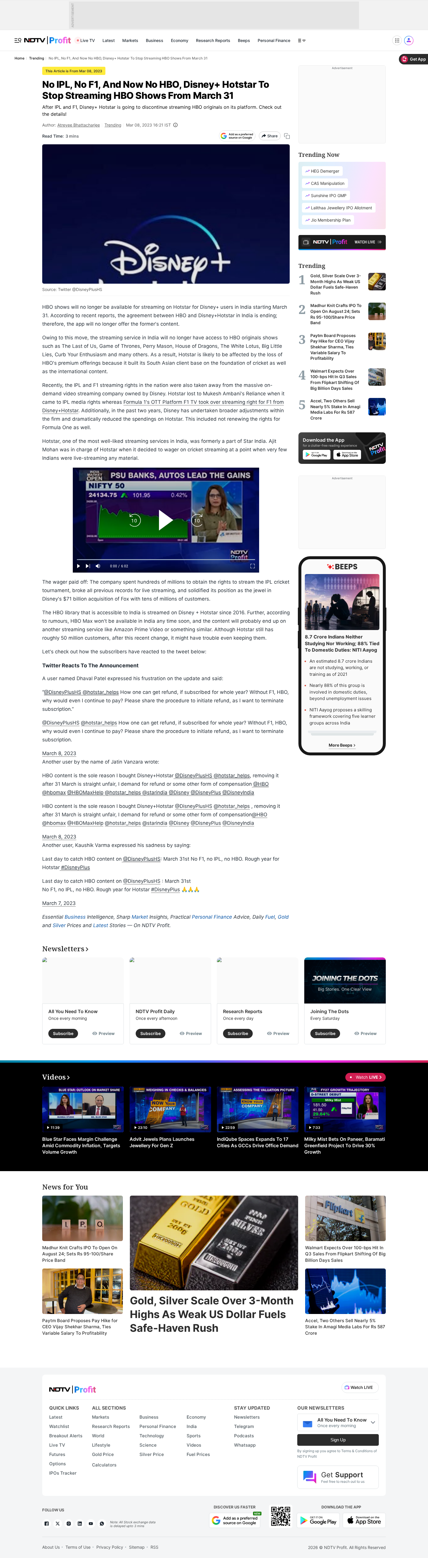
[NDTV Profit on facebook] (46, 1523)
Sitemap (137, 1547)
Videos (194, 1445)
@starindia (154, 792)
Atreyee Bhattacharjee (78, 124)
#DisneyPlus (75, 867)
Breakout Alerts (65, 1435)
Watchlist (59, 1426)
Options (57, 1463)
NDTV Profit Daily (155, 1011)
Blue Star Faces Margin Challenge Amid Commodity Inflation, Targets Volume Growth (81, 1145)
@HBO (261, 784)
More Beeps (341, 745)
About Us (51, 1547)
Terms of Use (78, 1547)
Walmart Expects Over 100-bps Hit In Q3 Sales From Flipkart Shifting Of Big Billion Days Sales (345, 1254)
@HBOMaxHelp (85, 792)
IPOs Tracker (63, 1473)
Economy (179, 40)
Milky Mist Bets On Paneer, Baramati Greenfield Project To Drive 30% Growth (344, 1145)
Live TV (87, 40)
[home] (47, 37)
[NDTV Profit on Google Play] (318, 1519)
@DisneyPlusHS (62, 692)
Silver (59, 925)
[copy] (287, 136)
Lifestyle (101, 1445)
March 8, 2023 (59, 753)
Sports (194, 1435)
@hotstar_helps (101, 692)
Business (154, 40)
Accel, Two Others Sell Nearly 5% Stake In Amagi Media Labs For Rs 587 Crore (345, 1327)
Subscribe (63, 1033)
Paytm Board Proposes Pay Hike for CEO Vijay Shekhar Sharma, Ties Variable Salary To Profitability (80, 1327)
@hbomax (54, 792)
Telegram (244, 1426)
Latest (108, 40)
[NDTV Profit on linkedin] (79, 1523)
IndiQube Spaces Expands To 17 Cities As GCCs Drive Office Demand (257, 1142)
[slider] (166, 559)
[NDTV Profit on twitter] (57, 1523)
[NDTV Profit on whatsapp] (102, 1523)
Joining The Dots (329, 1011)
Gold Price (103, 1454)
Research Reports (213, 40)
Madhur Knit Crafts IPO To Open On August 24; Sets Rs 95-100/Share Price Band (79, 1254)
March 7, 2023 (59, 903)
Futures (57, 1454)
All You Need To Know (73, 1011)
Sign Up (338, 1439)
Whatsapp (245, 1445)
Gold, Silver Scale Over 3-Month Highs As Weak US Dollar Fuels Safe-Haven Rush (211, 1314)
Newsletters (247, 1417)
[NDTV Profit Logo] (72, 1388)
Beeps (244, 40)
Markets (130, 40)
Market (140, 917)
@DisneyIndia (238, 792)
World (98, 1435)
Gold (283, 917)
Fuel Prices (198, 1454)
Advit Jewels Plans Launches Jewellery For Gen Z (162, 1142)
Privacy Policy (109, 1547)
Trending (113, 124)
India (192, 1426)
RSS (154, 1547)
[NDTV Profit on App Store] (364, 1519)
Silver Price (151, 1454)
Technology (151, 1435)
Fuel (270, 917)
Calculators (104, 1465)
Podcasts (244, 1435)
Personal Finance (274, 40)
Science (148, 1445)
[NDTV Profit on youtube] (90, 1523)
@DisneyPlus (206, 792)
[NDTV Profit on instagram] (68, 1523)
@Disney (179, 792)
